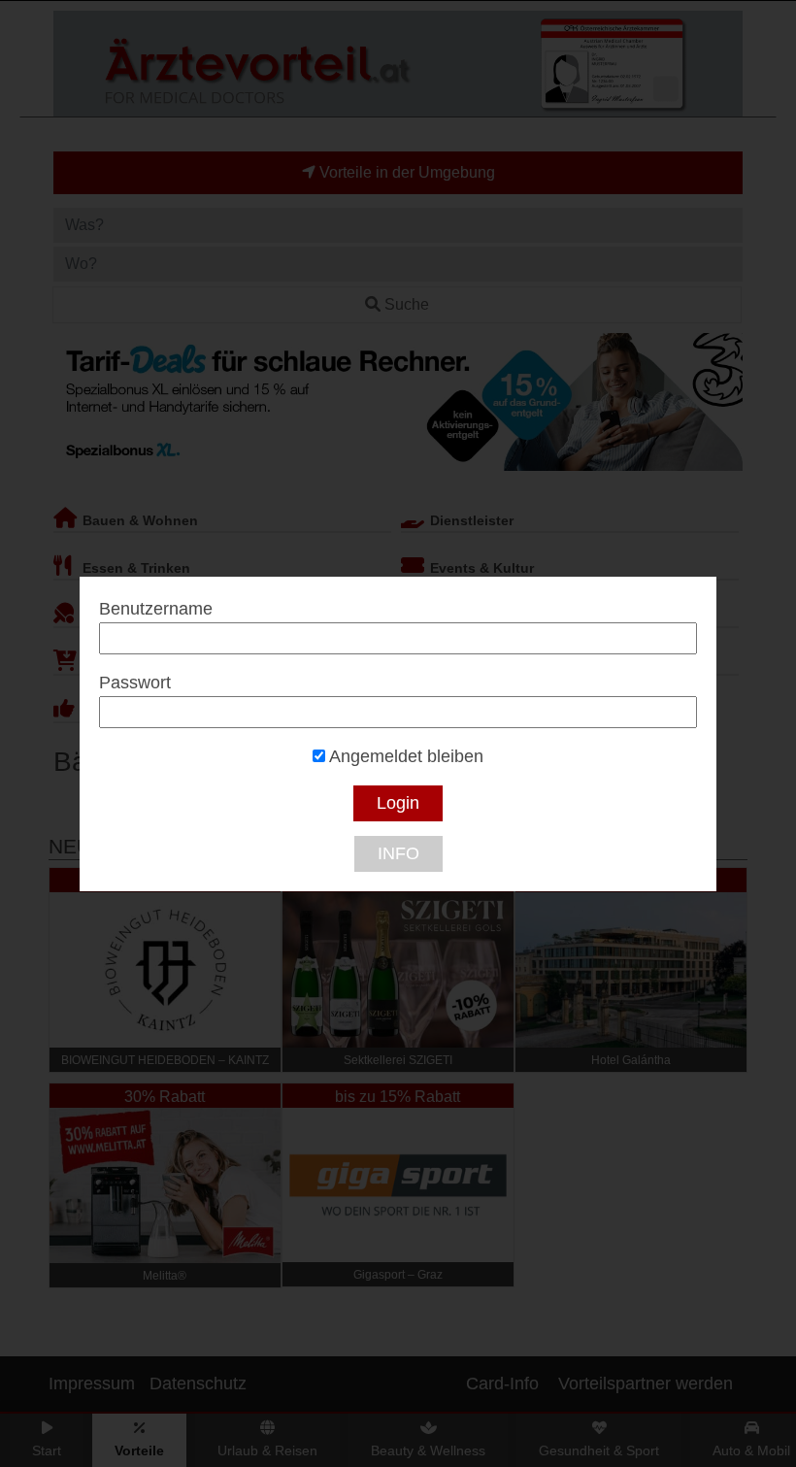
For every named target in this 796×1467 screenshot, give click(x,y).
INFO (398, 853)
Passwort (135, 682)
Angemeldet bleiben (404, 756)
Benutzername (156, 608)
